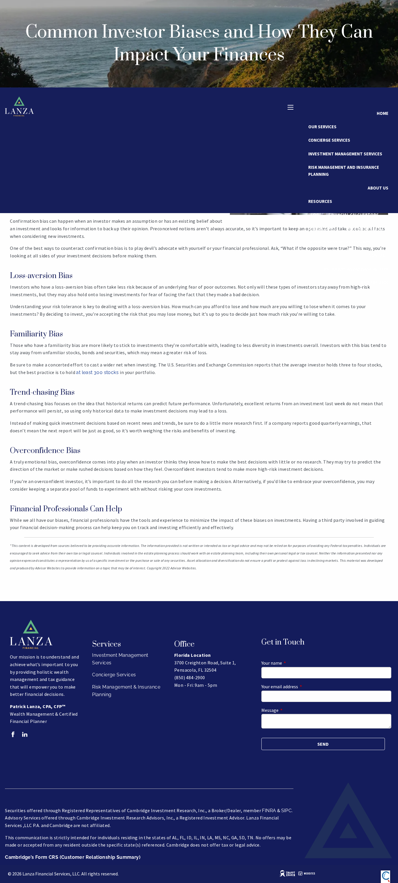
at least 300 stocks (98, 372)
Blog (313, 214)
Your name (292, 663)
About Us (378, 188)
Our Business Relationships (339, 242)
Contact (378, 255)
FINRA (269, 810)
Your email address (300, 686)
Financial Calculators (353, 214)
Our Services (322, 126)
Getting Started (364, 228)
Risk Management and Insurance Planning (343, 170)
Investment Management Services (345, 154)
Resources (320, 201)
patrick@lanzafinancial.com (356, 269)
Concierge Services (329, 140)
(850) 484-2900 (373, 282)
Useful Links (322, 228)
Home (382, 113)
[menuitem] (374, 282)
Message (290, 710)
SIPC (286, 810)
